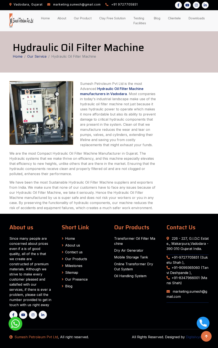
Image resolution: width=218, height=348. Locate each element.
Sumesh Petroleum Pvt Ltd (36, 337)
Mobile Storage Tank (131, 257)
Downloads (197, 18)
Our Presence (76, 279)
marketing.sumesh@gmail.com (186, 294)
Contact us (74, 252)
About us (72, 245)
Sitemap (71, 272)
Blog (158, 18)
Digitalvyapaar (197, 337)
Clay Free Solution (112, 18)
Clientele (175, 18)
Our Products (76, 259)
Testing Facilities (140, 20)
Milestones (73, 266)
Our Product (83, 18)
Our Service (37, 56)
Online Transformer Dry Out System (133, 266)
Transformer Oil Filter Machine (134, 241)
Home (46, 18)
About (62, 18)
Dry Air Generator (128, 250)
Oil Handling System (130, 276)
